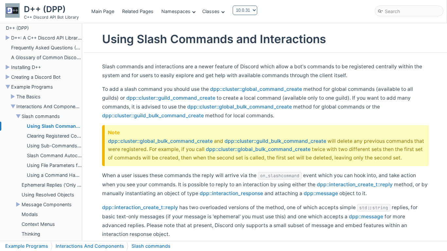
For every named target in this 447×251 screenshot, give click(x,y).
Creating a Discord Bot (36, 77)
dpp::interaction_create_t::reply (355, 184)
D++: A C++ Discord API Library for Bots (55, 38)
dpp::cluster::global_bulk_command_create (239, 107)
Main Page (102, 11)
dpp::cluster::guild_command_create (170, 98)
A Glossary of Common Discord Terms (53, 57)
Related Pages (137, 11)
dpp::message (321, 193)
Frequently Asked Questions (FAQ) (49, 47)
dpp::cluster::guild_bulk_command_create (153, 115)
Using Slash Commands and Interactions (73, 126)
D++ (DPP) (17, 28)
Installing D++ (26, 67)
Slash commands (41, 116)
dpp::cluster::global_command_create (256, 89)
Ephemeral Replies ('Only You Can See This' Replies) (78, 185)
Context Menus (38, 224)
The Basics (28, 96)
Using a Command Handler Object (64, 175)
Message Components (47, 204)
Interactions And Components (49, 106)
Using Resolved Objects (48, 194)
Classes (211, 11)
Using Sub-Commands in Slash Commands (74, 145)
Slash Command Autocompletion (63, 155)
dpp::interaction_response (231, 193)
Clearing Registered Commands (61, 136)
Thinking (31, 234)
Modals (30, 214)
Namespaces (175, 11)
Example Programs (32, 87)
